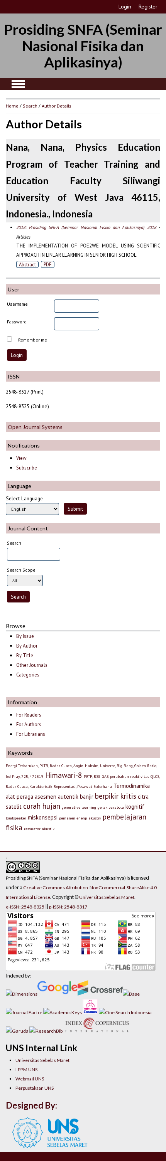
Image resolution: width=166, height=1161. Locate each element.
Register (148, 6)
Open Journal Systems (35, 427)
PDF (47, 264)
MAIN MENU (18, 84)
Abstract (27, 264)
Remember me (32, 340)
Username (17, 304)
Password (17, 322)
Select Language (24, 498)
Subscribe (26, 467)
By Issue (25, 636)
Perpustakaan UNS (34, 1088)
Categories (27, 674)
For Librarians (30, 734)
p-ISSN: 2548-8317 (68, 907)
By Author (26, 646)
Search (30, 106)
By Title (24, 655)
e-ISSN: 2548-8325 (25, 907)
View (21, 458)
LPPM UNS (26, 1069)
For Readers (28, 715)
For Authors (28, 724)
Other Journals (31, 665)
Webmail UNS (29, 1079)
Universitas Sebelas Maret (42, 1060)
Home (12, 106)
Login (125, 6)
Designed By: (31, 1105)
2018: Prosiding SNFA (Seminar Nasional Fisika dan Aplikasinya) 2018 (86, 227)
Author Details (56, 106)
